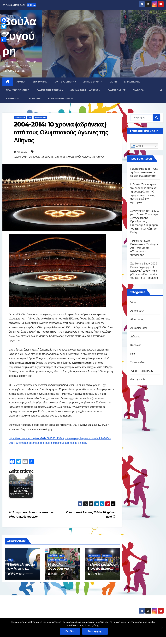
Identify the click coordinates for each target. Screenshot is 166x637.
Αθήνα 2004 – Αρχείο (84, 90)
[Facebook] (4, 20)
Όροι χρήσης (95, 631)
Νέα (29, 117)
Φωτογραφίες (40, 117)
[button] (161, 90)
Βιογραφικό (40, 81)
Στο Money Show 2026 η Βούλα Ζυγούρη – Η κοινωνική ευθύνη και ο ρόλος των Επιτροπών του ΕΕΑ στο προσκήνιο (144, 270)
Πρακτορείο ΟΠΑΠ (17, 90)
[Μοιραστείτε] (4, 39)
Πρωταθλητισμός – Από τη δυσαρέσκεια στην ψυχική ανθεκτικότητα (144, 172)
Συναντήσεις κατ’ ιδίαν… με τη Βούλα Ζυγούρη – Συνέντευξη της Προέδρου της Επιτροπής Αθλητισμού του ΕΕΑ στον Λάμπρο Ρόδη (144, 221)
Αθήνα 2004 (20, 117)
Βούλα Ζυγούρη (19, 36)
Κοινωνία (35, 98)
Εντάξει (70, 631)
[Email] (4, 33)
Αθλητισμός (14, 98)
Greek (139, 145)
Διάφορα (138, 90)
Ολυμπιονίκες (116, 90)
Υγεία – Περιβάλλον (60, 98)
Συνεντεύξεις (137, 362)
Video (133, 302)
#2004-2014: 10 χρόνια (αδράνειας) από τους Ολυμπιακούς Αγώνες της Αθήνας (59, 156)
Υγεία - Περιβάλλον (57, 560)
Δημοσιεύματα (92, 81)
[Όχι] (162, 627)
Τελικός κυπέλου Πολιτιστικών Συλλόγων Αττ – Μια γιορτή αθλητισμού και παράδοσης (144, 247)
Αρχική (21, 81)
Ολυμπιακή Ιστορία (49, 90)
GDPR (113, 81)
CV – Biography (65, 81)
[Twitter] (4, 26)
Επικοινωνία (132, 81)
